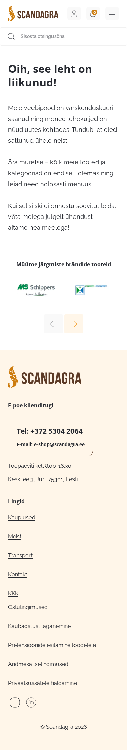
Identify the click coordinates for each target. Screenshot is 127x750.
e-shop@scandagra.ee (59, 444)
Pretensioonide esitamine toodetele (52, 645)
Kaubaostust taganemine (39, 626)
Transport (20, 555)
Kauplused (21, 517)
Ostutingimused (28, 607)
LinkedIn (31, 702)
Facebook (15, 702)
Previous (53, 323)
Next (73, 323)
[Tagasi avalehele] (33, 13)
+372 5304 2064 (56, 431)
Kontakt (17, 574)
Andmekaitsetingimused (38, 664)
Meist (14, 536)
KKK (13, 593)
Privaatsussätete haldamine (42, 683)
